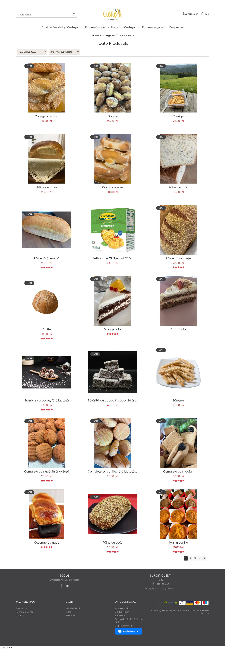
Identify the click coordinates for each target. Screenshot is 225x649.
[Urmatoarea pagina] (204, 558)
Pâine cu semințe (178, 258)
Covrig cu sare (112, 187)
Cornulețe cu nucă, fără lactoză (46, 472)
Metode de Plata (73, 608)
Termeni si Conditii (25, 612)
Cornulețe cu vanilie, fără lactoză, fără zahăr (112, 472)
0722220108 (162, 584)
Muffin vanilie (178, 543)
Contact (20, 615)
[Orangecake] (112, 301)
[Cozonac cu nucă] (46, 514)
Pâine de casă (46, 187)
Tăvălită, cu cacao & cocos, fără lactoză (112, 400)
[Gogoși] (112, 87)
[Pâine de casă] (46, 159)
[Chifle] (46, 301)
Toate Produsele (126, 35)
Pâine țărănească (46, 258)
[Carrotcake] (178, 301)
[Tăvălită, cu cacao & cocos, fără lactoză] (112, 372)
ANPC (68, 612)
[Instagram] (67, 586)
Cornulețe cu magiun (178, 472)
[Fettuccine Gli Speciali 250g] (112, 230)
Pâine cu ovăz (112, 543)
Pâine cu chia (178, 187)
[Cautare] (74, 15)
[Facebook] (61, 586)
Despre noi (176, 27)
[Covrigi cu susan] (46, 87)
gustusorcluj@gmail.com (162, 588)
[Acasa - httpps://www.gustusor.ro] (112, 15)
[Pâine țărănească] (46, 230)
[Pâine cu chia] (178, 159)
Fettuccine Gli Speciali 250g (112, 258)
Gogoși (113, 116)
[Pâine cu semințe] (178, 230)
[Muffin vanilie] (178, 514)
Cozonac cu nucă (46, 543)
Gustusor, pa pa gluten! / (104, 35)
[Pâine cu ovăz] (112, 514)
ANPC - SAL (71, 615)
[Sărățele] (178, 372)
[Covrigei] (178, 87)
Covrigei (178, 116)
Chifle (46, 329)
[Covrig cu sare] (112, 159)
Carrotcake (178, 329)
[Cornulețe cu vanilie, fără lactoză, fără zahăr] (112, 443)
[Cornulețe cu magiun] (178, 443)
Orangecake (112, 329)
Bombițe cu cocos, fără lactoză (47, 400)
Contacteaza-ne (130, 631)
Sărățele (178, 400)
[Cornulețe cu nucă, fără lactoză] (46, 443)
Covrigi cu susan (46, 116)
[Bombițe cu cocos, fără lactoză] (46, 372)
